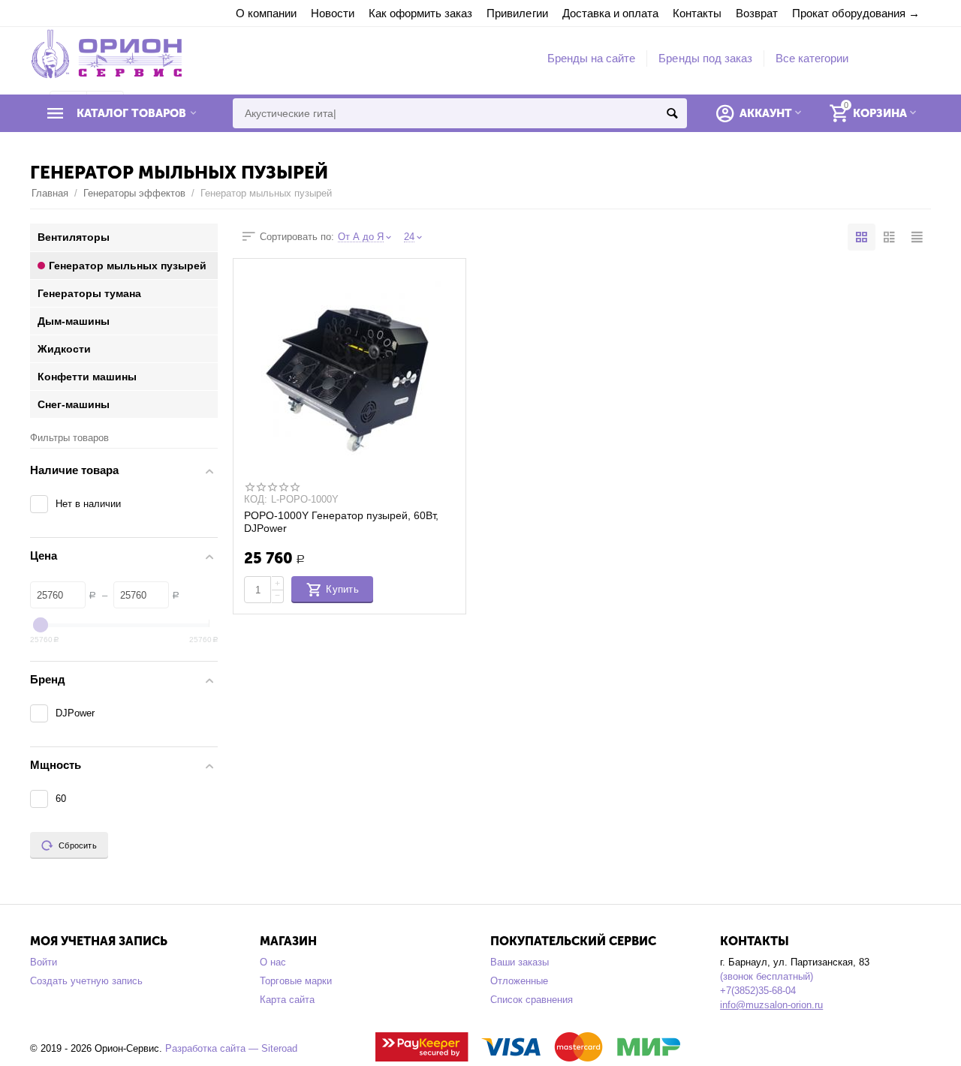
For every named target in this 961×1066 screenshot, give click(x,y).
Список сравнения (531, 999)
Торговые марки (296, 980)
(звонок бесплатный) (766, 976)
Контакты (697, 13)
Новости (332, 13)
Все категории (812, 58)
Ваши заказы (519, 962)
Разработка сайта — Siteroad (231, 1048)
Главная (50, 193)
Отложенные (519, 980)
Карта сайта (287, 999)
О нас (273, 962)
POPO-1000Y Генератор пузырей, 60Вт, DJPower (341, 521)
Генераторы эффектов (134, 193)
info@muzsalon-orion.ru (771, 1004)
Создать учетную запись (86, 980)
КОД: (255, 499)
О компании (266, 13)
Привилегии (517, 13)
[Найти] (672, 113)
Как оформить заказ (420, 13)
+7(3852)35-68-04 (758, 990)
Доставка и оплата (610, 13)
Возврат (757, 13)
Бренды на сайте (591, 58)
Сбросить (78, 845)
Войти (43, 962)
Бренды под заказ (705, 58)
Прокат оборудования (848, 13)
